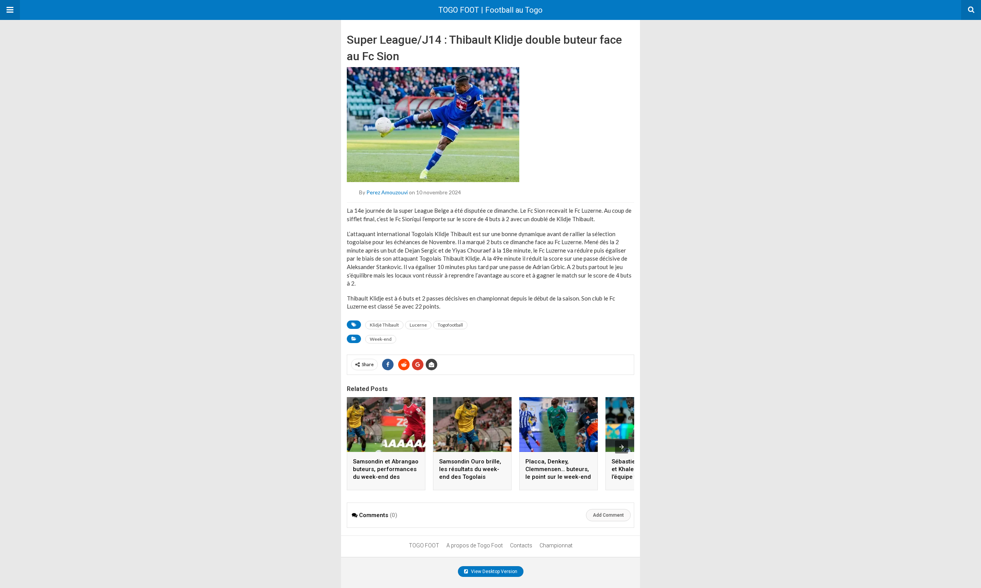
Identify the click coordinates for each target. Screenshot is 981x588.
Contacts (521, 545)
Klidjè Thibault (384, 325)
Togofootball (450, 325)
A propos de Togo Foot (474, 545)
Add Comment (608, 515)
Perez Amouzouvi (387, 192)
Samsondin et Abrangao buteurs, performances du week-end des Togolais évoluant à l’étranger (385, 477)
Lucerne (418, 325)
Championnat (556, 545)
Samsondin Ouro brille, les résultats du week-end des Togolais (470, 469)
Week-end (381, 339)
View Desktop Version (493, 571)
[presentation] (621, 446)
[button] (10, 10)
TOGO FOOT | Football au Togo (490, 10)
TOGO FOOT (424, 545)
